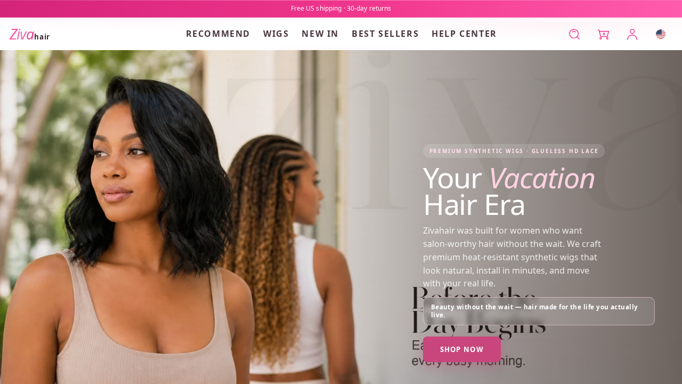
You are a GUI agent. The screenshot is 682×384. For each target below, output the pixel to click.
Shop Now (462, 349)
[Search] (574, 34)
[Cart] (603, 34)
